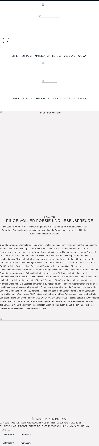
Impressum (25, 434)
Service (56, 56)
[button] (97, 49)
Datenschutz (8, 434)
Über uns (69, 56)
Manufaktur (42, 56)
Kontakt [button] (82, 56)
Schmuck (27, 56)
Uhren (15, 56)
